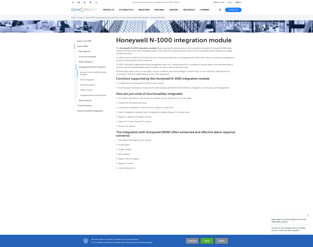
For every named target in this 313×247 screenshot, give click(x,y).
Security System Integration (90, 111)
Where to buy (219, 2)
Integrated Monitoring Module (93, 95)
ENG (238, 2)
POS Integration (87, 80)
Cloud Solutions (84, 105)
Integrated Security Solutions (107, 18)
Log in (230, 2)
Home (73, 18)
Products (81, 18)
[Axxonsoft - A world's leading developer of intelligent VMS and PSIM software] (86, 10)
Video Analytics (86, 62)
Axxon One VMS (84, 41)
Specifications (85, 100)
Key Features (84, 51)
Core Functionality (87, 57)
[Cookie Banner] (156, 241)
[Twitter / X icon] (96, 2)
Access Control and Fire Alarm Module (134, 18)
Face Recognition (87, 85)
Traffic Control (86, 90)
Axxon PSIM (90, 18)
